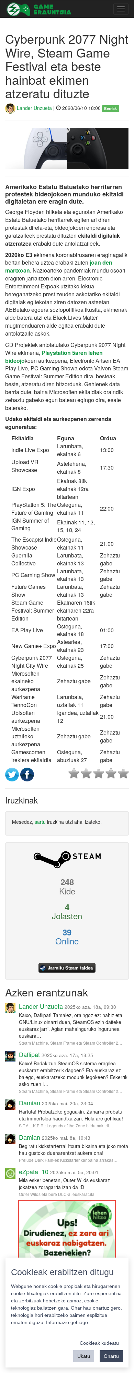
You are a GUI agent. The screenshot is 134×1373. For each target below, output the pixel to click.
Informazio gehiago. (67, 1322)
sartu (40, 821)
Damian (29, 1102)
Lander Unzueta (33, 107)
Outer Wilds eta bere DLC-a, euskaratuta (56, 1194)
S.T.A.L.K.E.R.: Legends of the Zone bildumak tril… (66, 1125)
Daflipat (29, 1054)
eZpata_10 (33, 1171)
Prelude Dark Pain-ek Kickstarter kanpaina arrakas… (68, 1160)
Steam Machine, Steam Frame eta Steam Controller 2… (70, 1043)
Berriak (110, 108)
